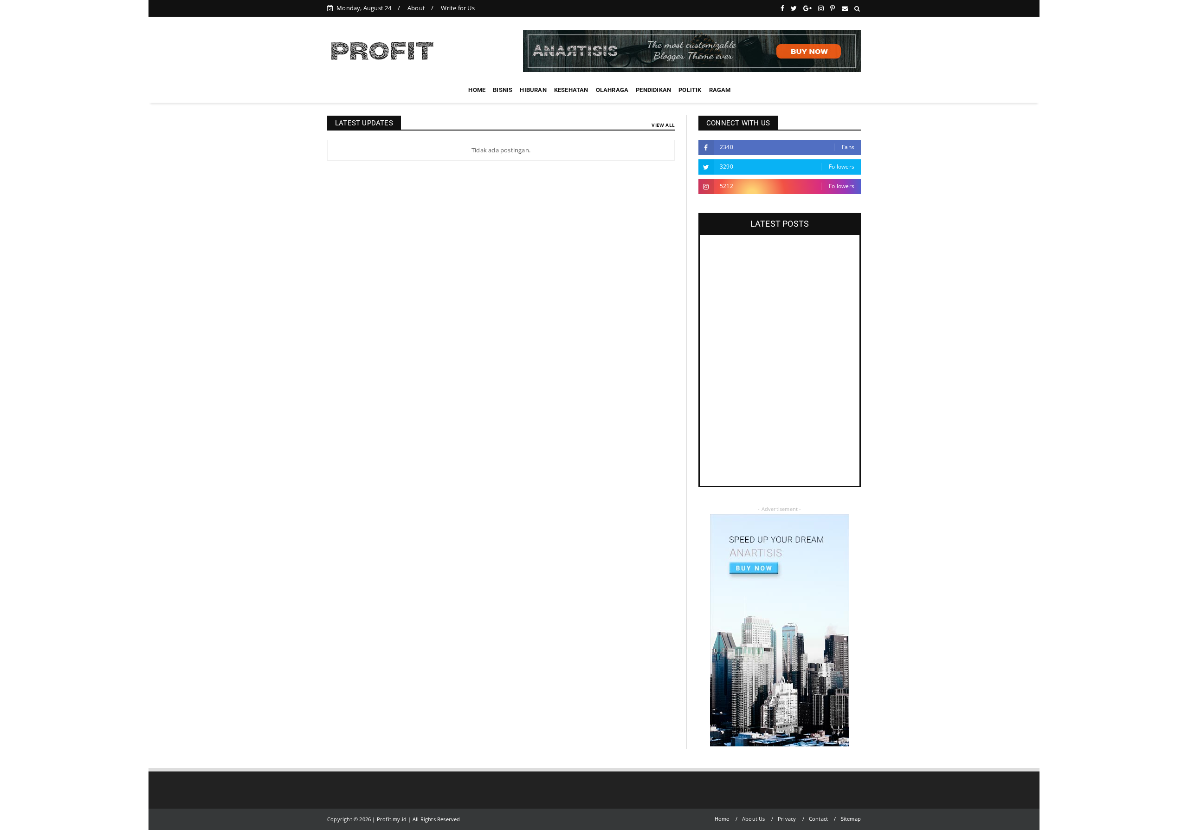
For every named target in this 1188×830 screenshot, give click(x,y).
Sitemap (851, 818)
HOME (476, 89)
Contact (818, 818)
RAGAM (720, 89)
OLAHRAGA (612, 89)
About (416, 8)
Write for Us (457, 8)
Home (722, 818)
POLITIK (689, 89)
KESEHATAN (571, 89)
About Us (753, 818)
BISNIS (502, 89)
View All (663, 125)
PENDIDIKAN (653, 89)
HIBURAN (533, 89)
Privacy (787, 818)
